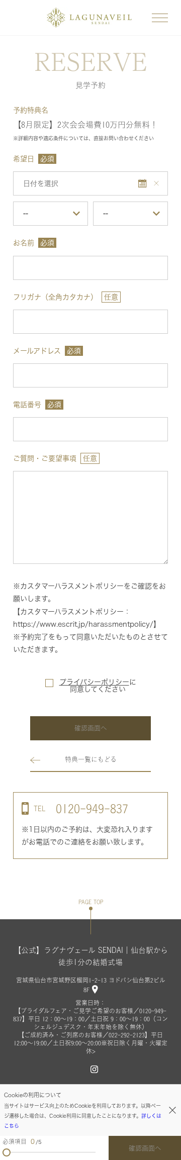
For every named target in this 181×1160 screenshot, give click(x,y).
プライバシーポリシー (94, 682)
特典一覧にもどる (91, 759)
